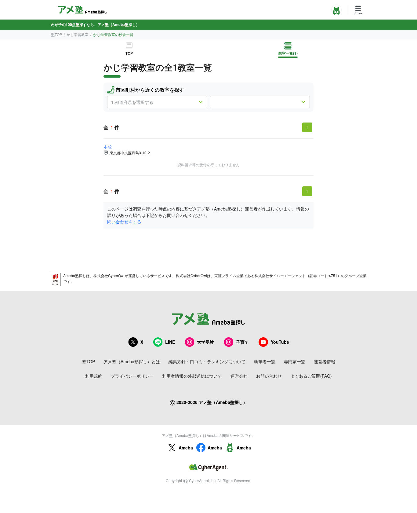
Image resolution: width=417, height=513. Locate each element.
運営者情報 (324, 361)
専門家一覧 (294, 361)
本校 (107, 147)
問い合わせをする (124, 221)
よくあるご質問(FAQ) (311, 376)
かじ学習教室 (78, 34)
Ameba (186, 448)
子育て (242, 342)
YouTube (280, 342)
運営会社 (239, 376)
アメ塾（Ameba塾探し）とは (131, 361)
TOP (129, 53)
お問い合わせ (269, 376)
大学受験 (205, 342)
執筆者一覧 (264, 361)
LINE (170, 342)
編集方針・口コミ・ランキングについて (207, 361)
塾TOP (56, 34)
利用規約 (93, 376)
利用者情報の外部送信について (192, 376)
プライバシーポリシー (132, 376)
